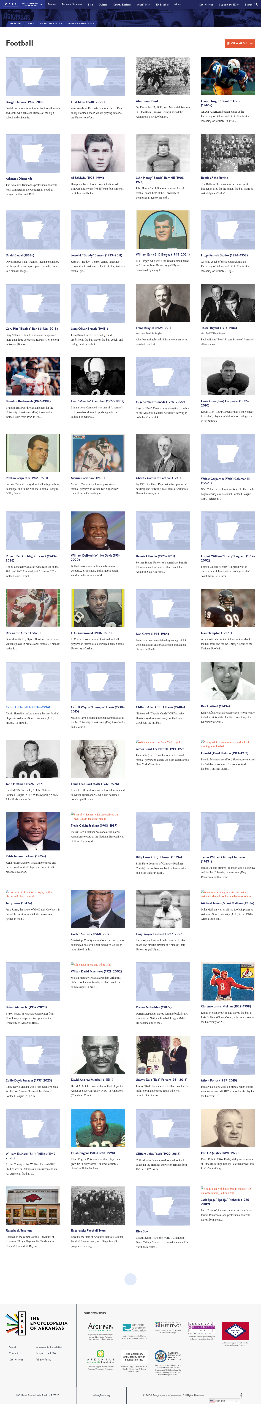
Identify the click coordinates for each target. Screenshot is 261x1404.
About (177, 4)
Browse (52, 4)
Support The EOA (46, 1353)
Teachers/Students (72, 4)
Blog (90, 4)
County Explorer (122, 4)
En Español (162, 4)
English (220, 1400)
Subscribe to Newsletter (49, 1347)
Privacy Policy (43, 1359)
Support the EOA (229, 4)
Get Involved (206, 4)
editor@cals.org (101, 1395)
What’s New (143, 4)
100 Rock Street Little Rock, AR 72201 (38, 1395)
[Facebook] (241, 1395)
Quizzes (103, 4)
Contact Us (15, 1353)
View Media (242, 43)
